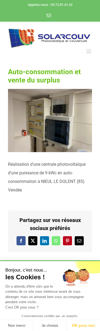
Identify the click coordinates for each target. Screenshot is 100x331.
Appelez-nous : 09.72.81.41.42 (50, 5)
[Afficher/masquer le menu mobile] (89, 51)
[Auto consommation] (50, 120)
